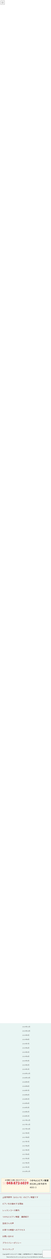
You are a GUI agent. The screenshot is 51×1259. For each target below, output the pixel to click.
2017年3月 (25, 1159)
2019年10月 (26, 1031)
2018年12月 (26, 1073)
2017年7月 (25, 1141)
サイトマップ (8, 1249)
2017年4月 (25, 1154)
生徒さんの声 (8, 1223)
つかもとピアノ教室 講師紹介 (15, 1217)
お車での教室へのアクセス (13, 1230)
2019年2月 (25, 1065)
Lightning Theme (26, 1257)
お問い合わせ (8, 1236)
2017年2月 (25, 1163)
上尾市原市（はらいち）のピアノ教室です (21, 1197)
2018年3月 (25, 1107)
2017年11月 (26, 1125)
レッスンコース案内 (11, 1210)
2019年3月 (25, 1061)
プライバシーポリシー (11, 1243)
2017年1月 (25, 1167)
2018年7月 (25, 1090)
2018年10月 (26, 1078)
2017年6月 (25, 1146)
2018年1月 (25, 1116)
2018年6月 (25, 1095)
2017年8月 (25, 1137)
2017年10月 (26, 1129)
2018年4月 (25, 1103)
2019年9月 (25, 1035)
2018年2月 (25, 1112)
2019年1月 (25, 1069)
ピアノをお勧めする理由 (12, 1204)
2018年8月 (25, 1086)
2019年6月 (25, 1048)
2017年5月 (25, 1150)
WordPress (16, 1257)
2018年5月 (25, 1099)
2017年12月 (26, 1120)
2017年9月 (25, 1133)
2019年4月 (25, 1056)
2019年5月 (25, 1052)
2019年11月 (26, 1027)
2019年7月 (25, 1044)
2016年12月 (26, 1171)
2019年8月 (25, 1039)
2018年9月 (25, 1082)
